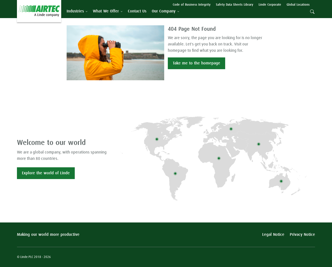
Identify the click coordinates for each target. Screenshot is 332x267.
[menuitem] (137, 11)
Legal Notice (273, 235)
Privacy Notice (302, 235)
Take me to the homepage (196, 63)
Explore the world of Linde (46, 173)
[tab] (77, 11)
